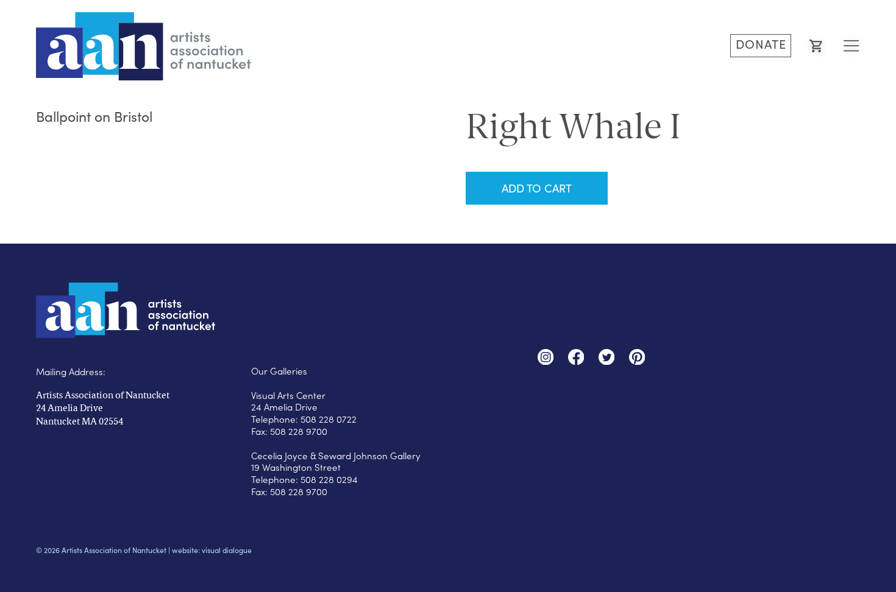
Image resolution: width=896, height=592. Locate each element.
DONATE (761, 44)
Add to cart (537, 188)
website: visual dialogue (212, 550)
